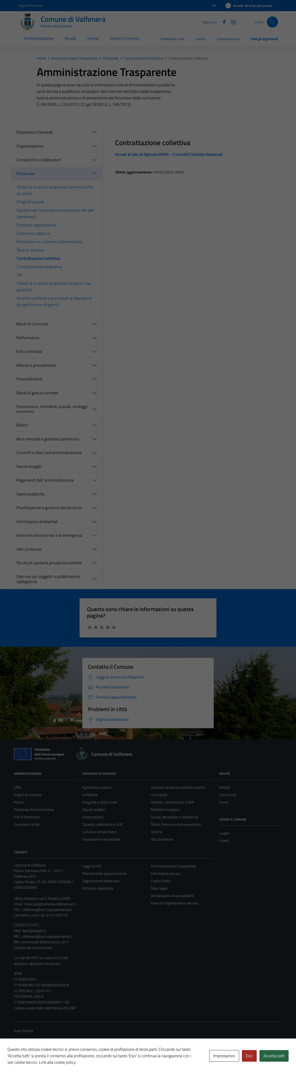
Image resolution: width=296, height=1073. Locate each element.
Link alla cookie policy (57, 1062)
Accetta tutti (274, 1056)
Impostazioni (224, 1056)
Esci (249, 1056)
